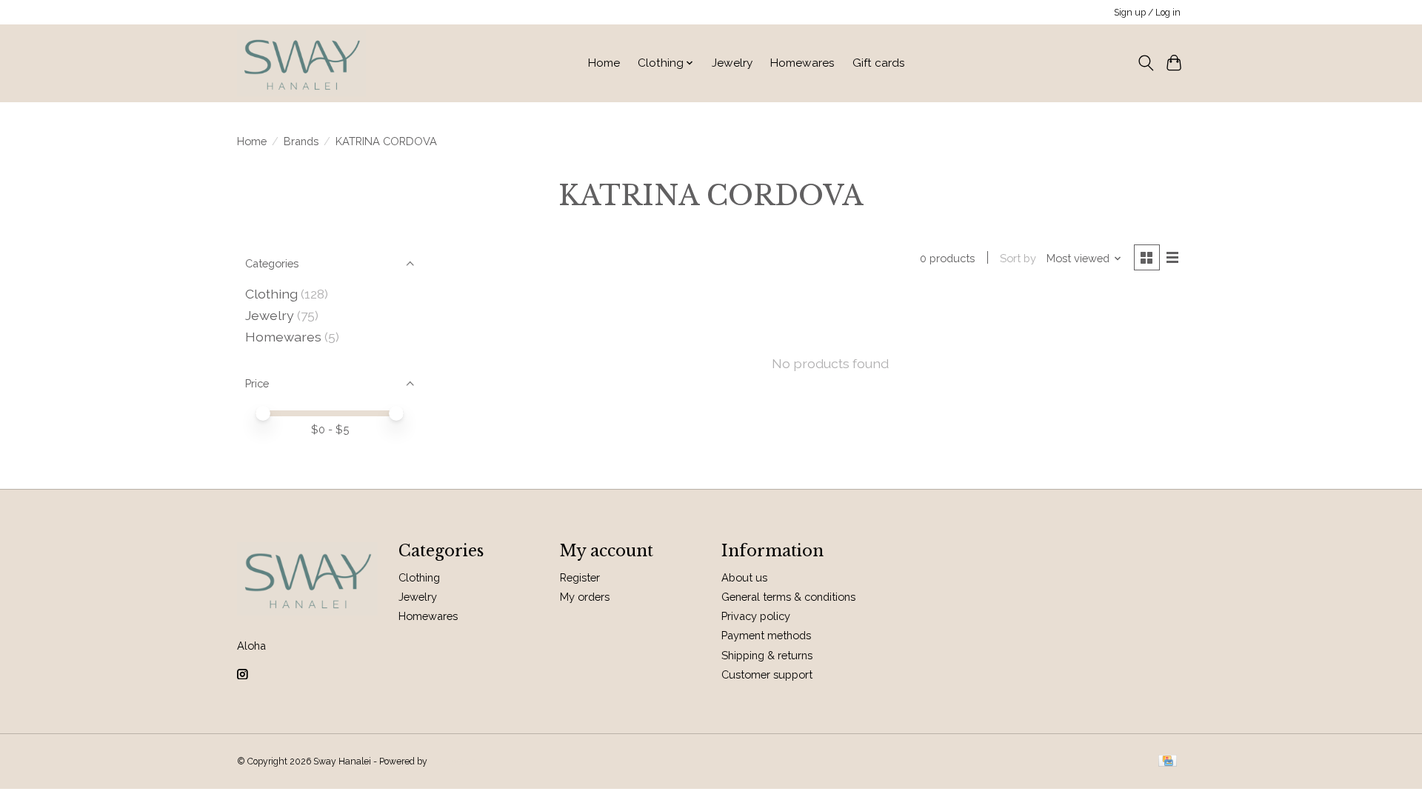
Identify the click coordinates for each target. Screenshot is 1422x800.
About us (744, 577)
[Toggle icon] (1145, 63)
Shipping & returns (766, 655)
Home (604, 63)
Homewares (802, 63)
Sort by (1018, 258)
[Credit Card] (1167, 762)
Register (580, 577)
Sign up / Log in (1147, 12)
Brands (301, 141)
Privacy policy (755, 616)
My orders (585, 596)
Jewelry (732, 63)
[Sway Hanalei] (301, 63)
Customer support (766, 674)
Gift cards (878, 63)
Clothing (271, 293)
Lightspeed (453, 761)
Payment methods (766, 635)
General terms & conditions (788, 596)
